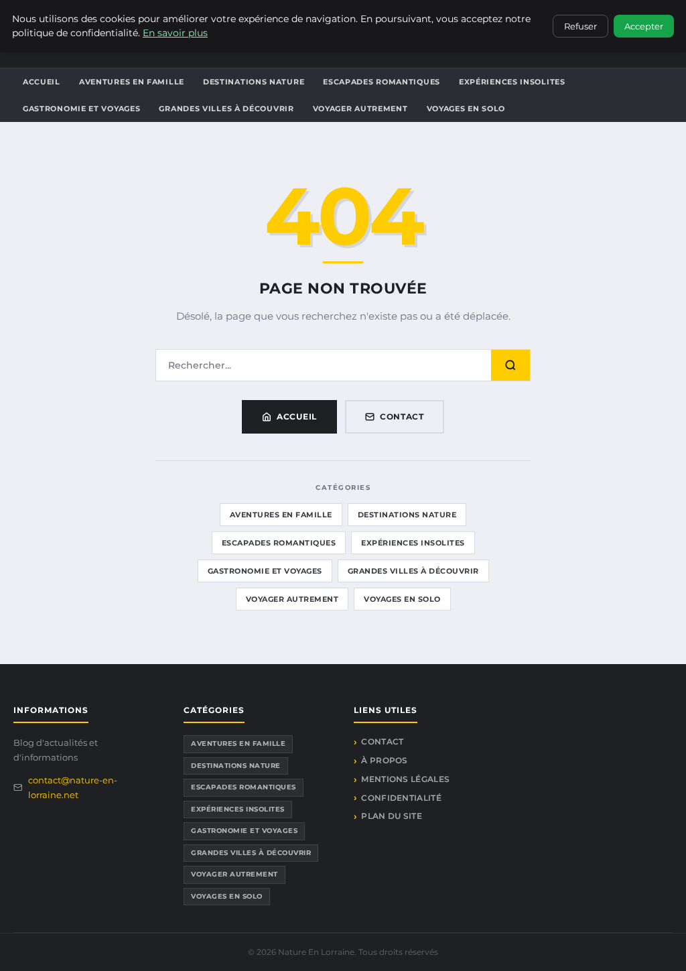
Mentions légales (405, 779)
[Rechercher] (510, 365)
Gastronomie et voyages (81, 108)
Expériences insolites (512, 81)
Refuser (580, 26)
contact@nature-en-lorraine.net (72, 787)
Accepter (643, 26)
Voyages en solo (466, 108)
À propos (384, 760)
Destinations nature (253, 81)
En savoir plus (175, 33)
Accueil (41, 81)
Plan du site (391, 816)
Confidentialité (401, 798)
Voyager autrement (360, 108)
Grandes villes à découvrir (226, 108)
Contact (402, 416)
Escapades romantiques (381, 81)
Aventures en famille (131, 81)
